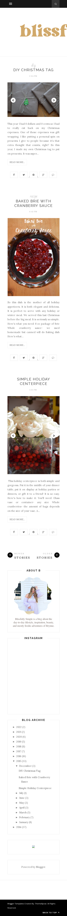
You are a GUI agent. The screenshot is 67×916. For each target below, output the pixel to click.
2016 (18, 756)
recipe (33, 196)
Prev (13, 100)
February (24, 817)
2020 (19, 736)
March (23, 812)
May (21, 802)
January (23, 822)
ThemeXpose (41, 903)
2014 (18, 827)
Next (53, 100)
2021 (18, 731)
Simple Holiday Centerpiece (35, 788)
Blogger (40, 866)
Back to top (50, 912)
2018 (18, 746)
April (22, 807)
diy (33, 65)
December (25, 765)
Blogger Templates (15, 903)
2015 (18, 761)
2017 (18, 751)
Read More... (17, 162)
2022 (19, 727)
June (22, 797)
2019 (18, 741)
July (21, 793)
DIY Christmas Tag (33, 70)
